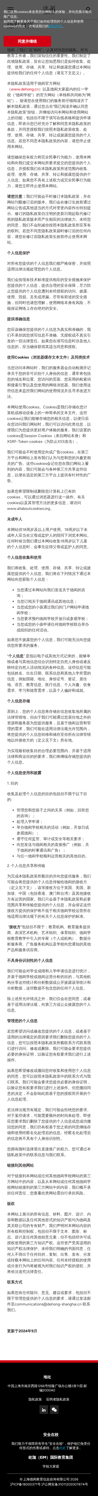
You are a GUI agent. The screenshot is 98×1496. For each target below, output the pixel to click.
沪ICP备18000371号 (25, 1484)
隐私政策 (35, 1399)
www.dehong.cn (25, 89)
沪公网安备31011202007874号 (64, 1484)
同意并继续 (27, 41)
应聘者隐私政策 (57, 1399)
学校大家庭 (51, 1466)
